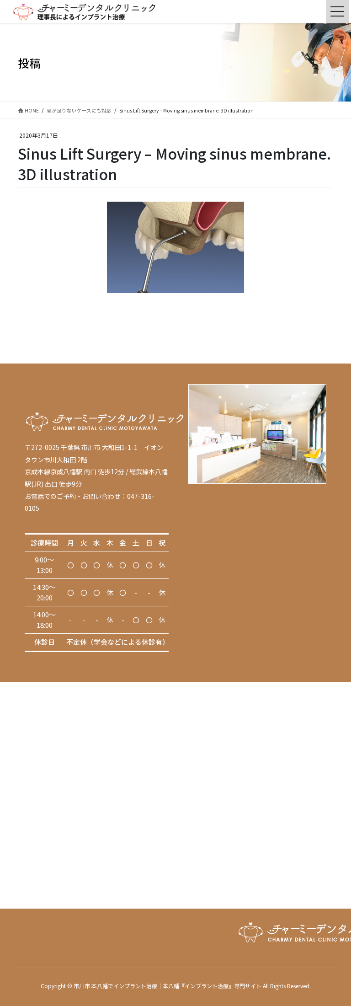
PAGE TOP (334, 967)
